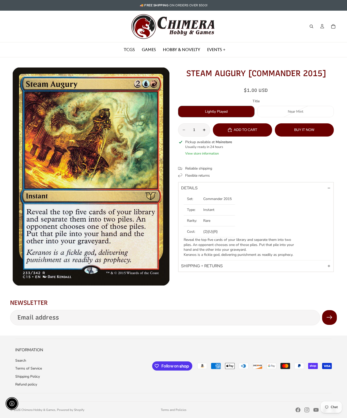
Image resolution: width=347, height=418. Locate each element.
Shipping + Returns (202, 266)
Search (20, 360)
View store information (202, 153)
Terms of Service (28, 368)
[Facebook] (298, 410)
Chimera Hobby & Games (38, 410)
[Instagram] (307, 410)
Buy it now (304, 129)
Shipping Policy (27, 376)
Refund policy (26, 384)
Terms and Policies (173, 410)
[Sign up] (329, 317)
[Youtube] (316, 410)
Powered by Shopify (70, 410)
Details (189, 188)
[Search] (311, 26)
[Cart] (333, 26)
